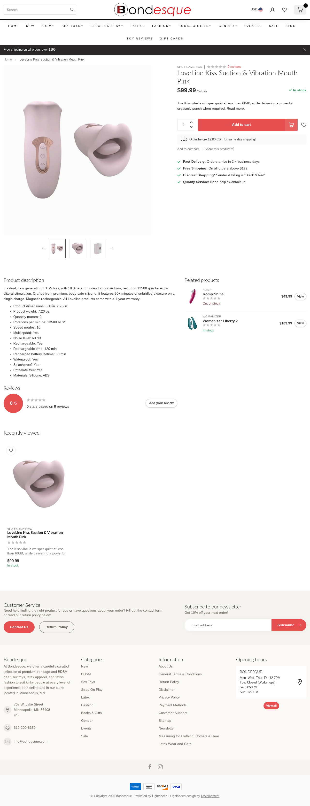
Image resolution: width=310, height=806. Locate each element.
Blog (291, 25)
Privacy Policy (169, 697)
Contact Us (19, 627)
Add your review (161, 403)
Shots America (189, 67)
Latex (136, 25)
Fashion (160, 25)
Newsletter (167, 728)
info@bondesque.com (30, 741)
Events (251, 25)
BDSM (46, 25)
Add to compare (188, 149)
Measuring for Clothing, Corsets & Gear (189, 736)
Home (13, 25)
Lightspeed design (183, 796)
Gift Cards (171, 38)
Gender (226, 25)
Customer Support (173, 713)
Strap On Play (106, 25)
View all (271, 705)
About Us (166, 666)
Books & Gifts (194, 25)
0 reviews (234, 67)
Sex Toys (71, 25)
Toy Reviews (140, 38)
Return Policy (57, 627)
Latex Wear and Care (175, 744)
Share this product (218, 149)
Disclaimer (167, 689)
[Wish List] (284, 10)
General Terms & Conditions (180, 674)
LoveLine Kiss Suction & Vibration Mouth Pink (52, 59)
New (30, 25)
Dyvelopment (210, 796)
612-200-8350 (25, 727)
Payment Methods (172, 705)
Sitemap (165, 720)
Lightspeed (159, 796)
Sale (274, 25)
